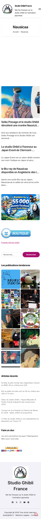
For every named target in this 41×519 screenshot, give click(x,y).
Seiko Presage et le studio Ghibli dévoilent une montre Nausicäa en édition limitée (20, 125)
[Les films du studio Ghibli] (10, 279)
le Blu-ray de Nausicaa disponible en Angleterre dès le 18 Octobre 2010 (19, 172)
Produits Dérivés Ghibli (10, 243)
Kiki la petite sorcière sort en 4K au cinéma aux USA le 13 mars (20, 392)
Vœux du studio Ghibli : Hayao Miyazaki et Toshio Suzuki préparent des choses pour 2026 (18, 402)
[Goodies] (10, 358)
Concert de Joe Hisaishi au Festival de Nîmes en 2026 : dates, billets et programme (19, 411)
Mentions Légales (23, 515)
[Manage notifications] (36, 514)
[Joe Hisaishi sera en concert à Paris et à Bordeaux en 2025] (30, 299)
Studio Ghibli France (23, 6)
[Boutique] (10, 299)
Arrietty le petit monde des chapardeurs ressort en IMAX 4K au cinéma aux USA (20, 384)
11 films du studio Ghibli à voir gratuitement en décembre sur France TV (20, 420)
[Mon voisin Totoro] (30, 338)
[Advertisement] (20, 61)
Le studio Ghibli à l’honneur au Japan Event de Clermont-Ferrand (18, 150)
